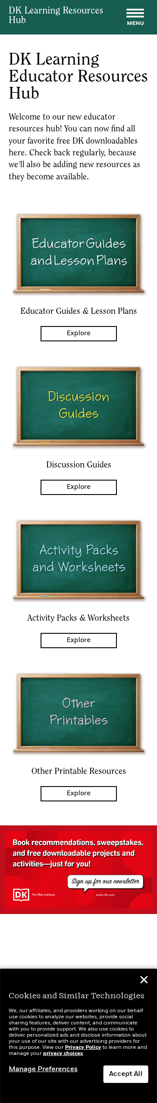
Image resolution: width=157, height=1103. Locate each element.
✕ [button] (144, 981)
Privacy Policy (83, 1047)
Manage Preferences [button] (43, 1069)
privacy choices (63, 1053)
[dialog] (78, 1036)
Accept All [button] (126, 1074)
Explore (79, 333)
